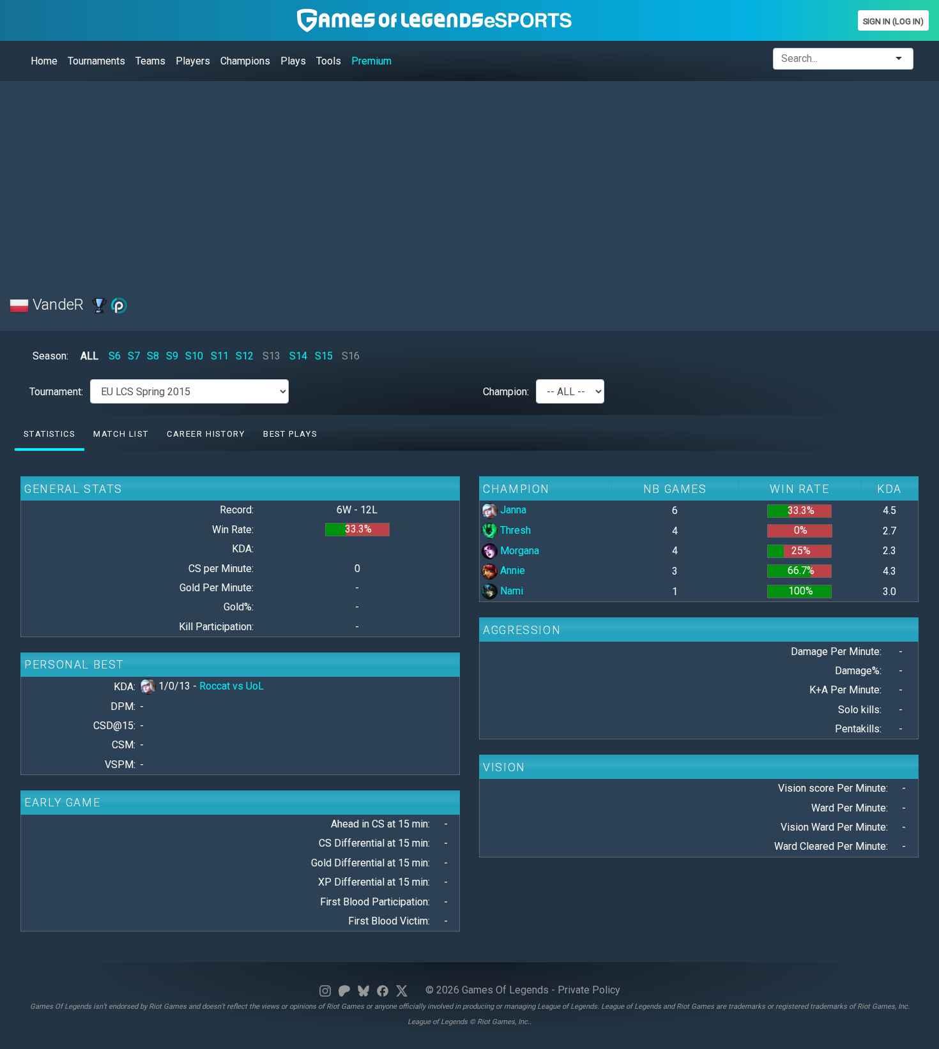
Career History (206, 434)
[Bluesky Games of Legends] (363, 990)
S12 (245, 356)
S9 (172, 356)
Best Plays (290, 434)
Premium (371, 61)
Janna (512, 510)
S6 (115, 356)
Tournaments (96, 61)
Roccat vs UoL (231, 686)
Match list (120, 434)
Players (193, 61)
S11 (220, 356)
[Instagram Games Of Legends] (325, 990)
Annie (511, 570)
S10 (194, 356)
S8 (153, 356)
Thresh (514, 530)
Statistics (49, 434)
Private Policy (589, 990)
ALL (89, 356)
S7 (134, 356)
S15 (324, 356)
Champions (245, 61)
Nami (510, 591)
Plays (293, 61)
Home (44, 61)
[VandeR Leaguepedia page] (99, 304)
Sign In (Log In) (893, 21)
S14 (298, 356)
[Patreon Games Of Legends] (344, 990)
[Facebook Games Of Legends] (382, 990)
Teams (150, 61)
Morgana (518, 551)
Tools (328, 61)
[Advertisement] (393, 180)
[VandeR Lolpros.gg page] (119, 304)
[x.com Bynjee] (402, 990)
